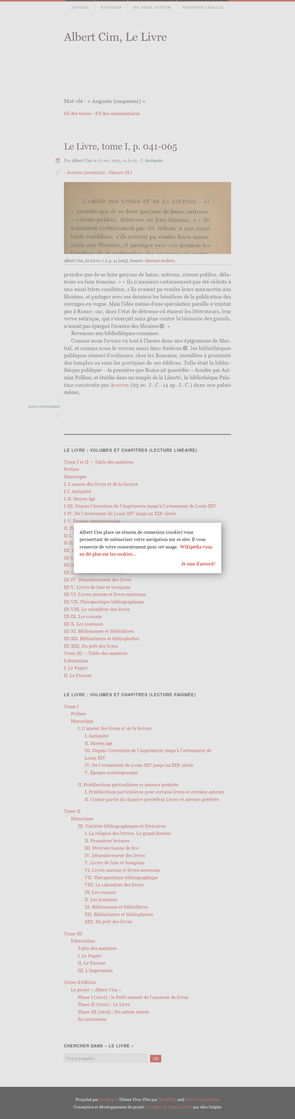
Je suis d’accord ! (198, 563)
